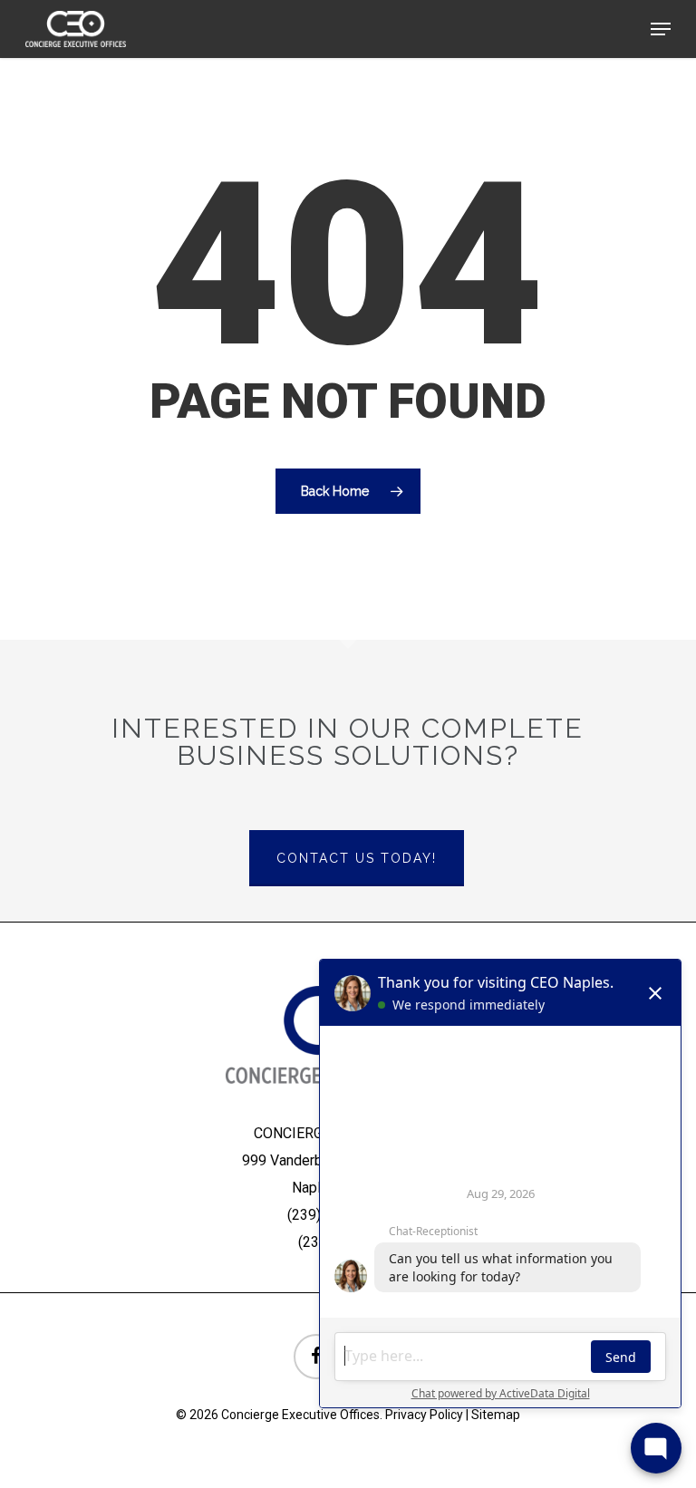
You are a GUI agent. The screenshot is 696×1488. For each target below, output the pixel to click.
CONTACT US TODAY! (356, 858)
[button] (661, 29)
